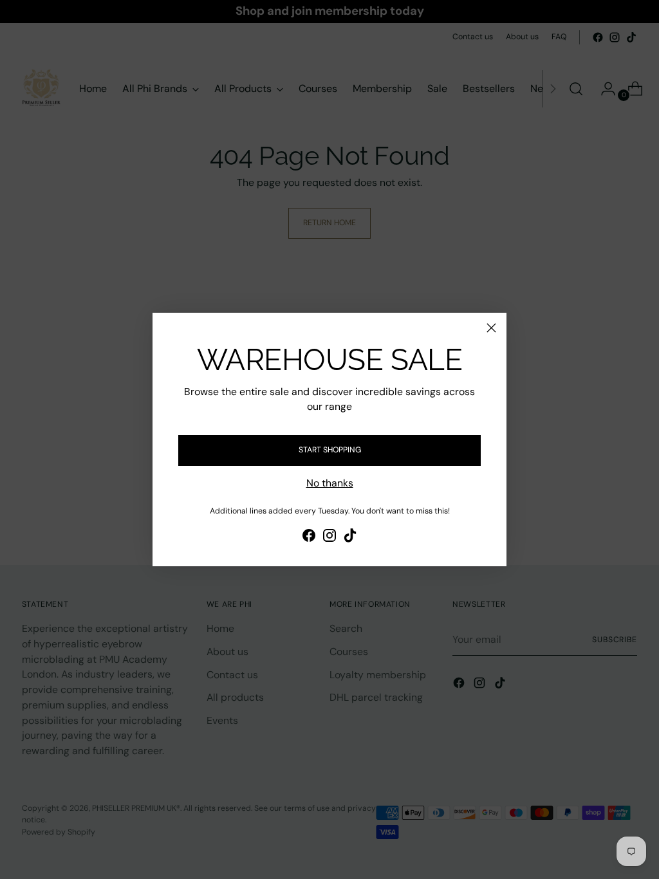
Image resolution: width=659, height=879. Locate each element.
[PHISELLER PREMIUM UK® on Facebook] (309, 538)
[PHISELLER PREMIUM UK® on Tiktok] (350, 538)
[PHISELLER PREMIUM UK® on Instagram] (329, 538)
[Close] (491, 328)
